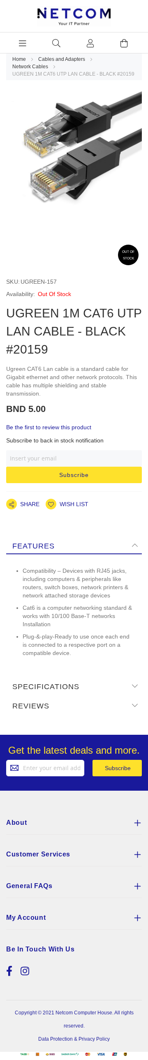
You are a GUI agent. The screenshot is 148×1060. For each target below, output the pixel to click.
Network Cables (30, 66)
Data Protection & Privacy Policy (74, 1039)
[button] (67, 504)
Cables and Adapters (62, 59)
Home (19, 59)
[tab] (74, 545)
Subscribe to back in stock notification (55, 440)
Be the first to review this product (48, 427)
